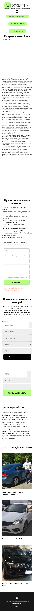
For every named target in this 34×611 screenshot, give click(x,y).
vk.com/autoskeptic (12, 290)
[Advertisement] (17, 60)
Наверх (16, 606)
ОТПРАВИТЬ (16, 282)
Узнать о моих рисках (17, 357)
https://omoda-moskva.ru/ (17, 87)
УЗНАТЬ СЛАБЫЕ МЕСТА (17, 393)
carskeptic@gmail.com (15, 288)
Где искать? (5, 321)
